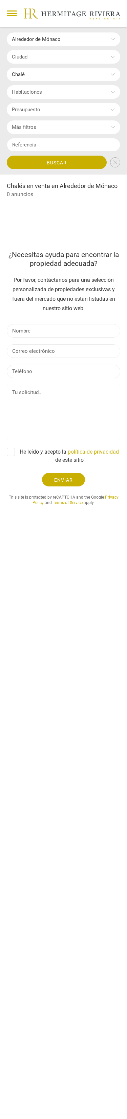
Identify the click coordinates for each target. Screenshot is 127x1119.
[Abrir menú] (12, 13)
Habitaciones (27, 92)
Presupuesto (26, 110)
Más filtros (24, 127)
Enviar (63, 480)
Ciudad (19, 57)
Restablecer (115, 162)
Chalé (18, 74)
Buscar (57, 162)
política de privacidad (93, 452)
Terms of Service (68, 502)
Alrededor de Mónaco (36, 39)
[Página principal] (72, 13)
